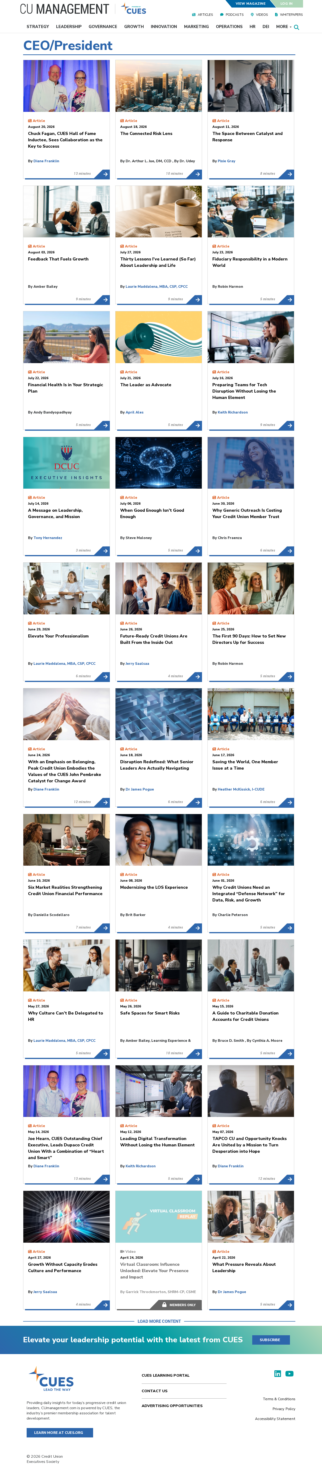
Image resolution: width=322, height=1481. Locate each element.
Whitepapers (291, 14)
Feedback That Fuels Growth (102, 299)
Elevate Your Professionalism (102, 676)
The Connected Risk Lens (194, 174)
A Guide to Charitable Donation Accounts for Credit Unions (286, 1053)
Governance (103, 26)
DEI (266, 26)
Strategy (38, 26)
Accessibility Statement (275, 1418)
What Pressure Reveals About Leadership (286, 1304)
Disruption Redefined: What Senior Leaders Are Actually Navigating (194, 802)
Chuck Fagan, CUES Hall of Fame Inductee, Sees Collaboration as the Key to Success (102, 174)
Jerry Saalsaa (137, 663)
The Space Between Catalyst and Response (286, 174)
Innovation (164, 26)
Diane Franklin (46, 161)
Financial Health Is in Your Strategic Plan (102, 425)
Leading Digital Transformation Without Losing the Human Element (194, 1179)
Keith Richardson (233, 412)
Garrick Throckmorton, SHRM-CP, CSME (161, 1292)
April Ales (135, 412)
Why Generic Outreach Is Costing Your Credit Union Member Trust (286, 550)
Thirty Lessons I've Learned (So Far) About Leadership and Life (194, 299)
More (282, 26)
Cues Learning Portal (166, 1375)
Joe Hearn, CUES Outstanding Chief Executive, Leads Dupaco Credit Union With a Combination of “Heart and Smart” (102, 1179)
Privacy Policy (283, 1409)
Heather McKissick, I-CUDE (241, 789)
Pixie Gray (226, 161)
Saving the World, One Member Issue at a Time (286, 802)
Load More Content (159, 1321)
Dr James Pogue (140, 789)
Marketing (196, 26)
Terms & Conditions (279, 1399)
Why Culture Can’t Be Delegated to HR (102, 1053)
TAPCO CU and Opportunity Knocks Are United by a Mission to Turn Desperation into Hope (286, 1179)
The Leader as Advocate (194, 425)
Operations (229, 26)
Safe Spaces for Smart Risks (194, 1053)
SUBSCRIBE (270, 1340)
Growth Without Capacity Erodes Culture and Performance (102, 1304)
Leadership (69, 26)
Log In (287, 3)
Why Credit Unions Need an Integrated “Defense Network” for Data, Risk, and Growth (286, 927)
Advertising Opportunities (172, 1405)
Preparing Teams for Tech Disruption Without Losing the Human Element (286, 425)
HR (253, 26)
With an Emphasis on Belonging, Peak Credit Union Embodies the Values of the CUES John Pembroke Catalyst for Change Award (102, 802)
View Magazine (250, 3)
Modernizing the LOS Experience (194, 927)
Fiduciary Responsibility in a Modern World (286, 299)
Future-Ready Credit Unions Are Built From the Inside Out (194, 676)
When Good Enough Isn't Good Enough (194, 550)
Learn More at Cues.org (58, 1432)
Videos (262, 14)
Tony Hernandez (47, 538)
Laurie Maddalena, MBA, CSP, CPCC (157, 286)
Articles (205, 14)
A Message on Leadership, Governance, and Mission (102, 550)
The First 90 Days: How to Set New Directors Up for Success (286, 676)
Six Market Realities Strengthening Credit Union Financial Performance (102, 927)
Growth (134, 26)
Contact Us (155, 1391)
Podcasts (235, 14)
